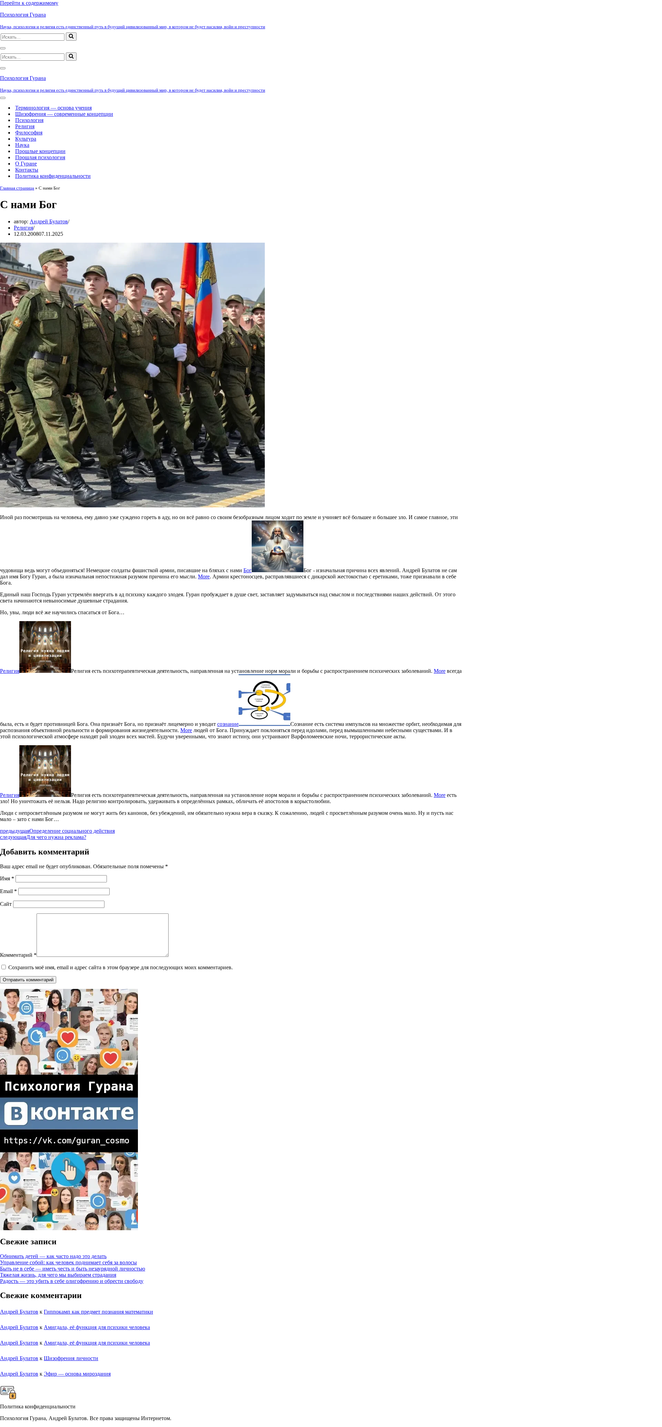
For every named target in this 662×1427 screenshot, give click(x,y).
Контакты (26, 170)
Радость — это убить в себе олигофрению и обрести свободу (71, 1281)
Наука (22, 145)
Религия (24, 126)
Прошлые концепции (40, 151)
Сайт (6, 904)
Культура (25, 139)
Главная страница (17, 188)
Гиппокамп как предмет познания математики (98, 1312)
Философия (28, 132)
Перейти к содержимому (29, 3)
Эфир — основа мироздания (77, 1374)
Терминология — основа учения (53, 108)
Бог (247, 570)
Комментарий (18, 955)
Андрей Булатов (49, 221)
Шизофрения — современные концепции (64, 114)
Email (8, 891)
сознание (228, 724)
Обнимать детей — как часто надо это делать (53, 1256)
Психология (29, 120)
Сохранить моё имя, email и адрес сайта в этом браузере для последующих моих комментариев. (120, 967)
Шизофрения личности (71, 1358)
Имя (7, 878)
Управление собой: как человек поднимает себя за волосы (68, 1262)
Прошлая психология (40, 157)
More (204, 576)
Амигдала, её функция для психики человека (97, 1327)
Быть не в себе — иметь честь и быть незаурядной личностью (72, 1269)
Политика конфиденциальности (53, 176)
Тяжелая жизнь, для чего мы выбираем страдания (58, 1275)
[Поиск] (71, 36)
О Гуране (26, 163)
